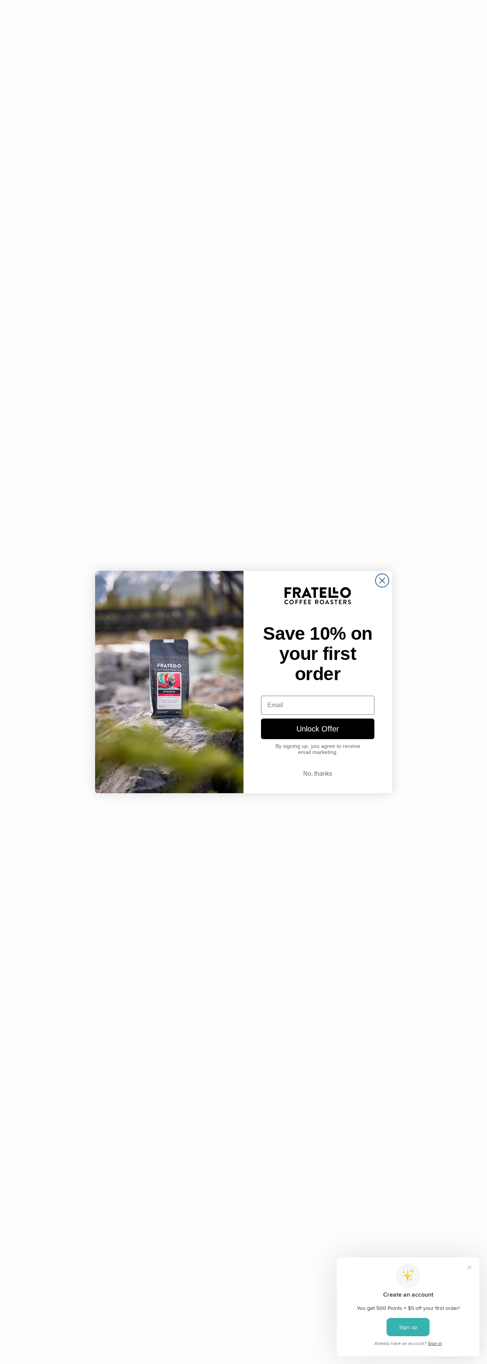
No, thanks (317, 773)
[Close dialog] (382, 580)
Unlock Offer (317, 729)
